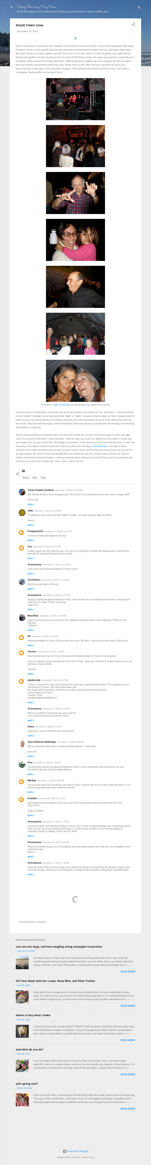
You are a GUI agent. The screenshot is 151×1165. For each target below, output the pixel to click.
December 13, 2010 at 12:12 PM (58, 531)
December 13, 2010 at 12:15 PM (47, 547)
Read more (128, 971)
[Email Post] (23, 472)
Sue (30, 546)
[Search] (139, 8)
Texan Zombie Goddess (41, 490)
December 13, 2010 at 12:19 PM (56, 565)
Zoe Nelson (34, 580)
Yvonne (32, 651)
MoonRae (33, 615)
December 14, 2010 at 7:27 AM (56, 822)
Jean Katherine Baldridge (42, 742)
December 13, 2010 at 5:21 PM (48, 727)
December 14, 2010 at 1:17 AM (52, 798)
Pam (30, 762)
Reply (31, 504)
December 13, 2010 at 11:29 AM (69, 490)
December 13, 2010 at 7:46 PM (47, 763)
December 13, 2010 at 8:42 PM (50, 780)
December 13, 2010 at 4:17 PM (55, 680)
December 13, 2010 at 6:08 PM (70, 742)
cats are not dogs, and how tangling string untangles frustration (59, 946)
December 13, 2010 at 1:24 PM (53, 616)
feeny (26, 477)
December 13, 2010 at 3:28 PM (50, 652)
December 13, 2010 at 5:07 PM (56, 709)
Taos (43, 477)
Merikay (32, 780)
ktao (35, 477)
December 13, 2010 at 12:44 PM (55, 580)
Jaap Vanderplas (61, 404)
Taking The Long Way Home (36, 7)
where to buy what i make (33, 1015)
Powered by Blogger (77, 1151)
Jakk (30, 510)
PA (29, 636)
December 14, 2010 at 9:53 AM (56, 842)
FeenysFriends (99, 446)
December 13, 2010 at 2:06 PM (45, 636)
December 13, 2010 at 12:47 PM (56, 595)
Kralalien (32, 798)
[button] (133, 25)
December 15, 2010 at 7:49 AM (56, 863)
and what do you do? (29, 1049)
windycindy (34, 680)
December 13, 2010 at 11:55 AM (47, 511)
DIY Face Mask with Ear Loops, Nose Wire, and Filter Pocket (55, 981)
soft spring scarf (27, 1083)
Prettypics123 (35, 531)
